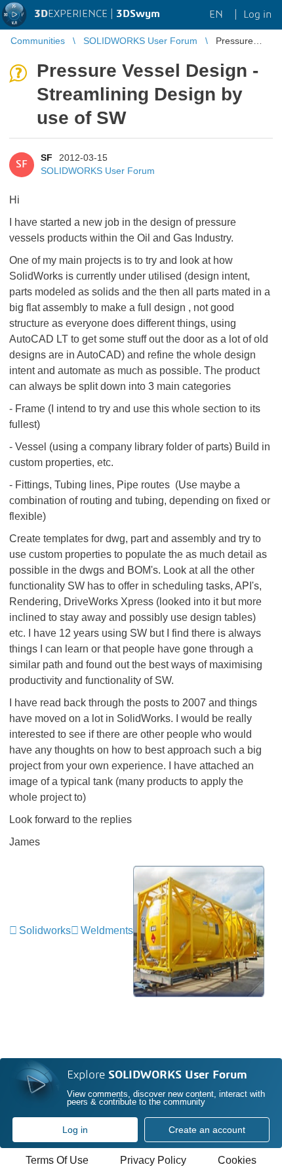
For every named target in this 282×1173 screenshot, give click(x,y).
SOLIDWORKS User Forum (98, 170)
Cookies (237, 1160)
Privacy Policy (153, 1160)
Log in (75, 1129)
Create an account (207, 1129)
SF (46, 157)
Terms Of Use (57, 1160)
